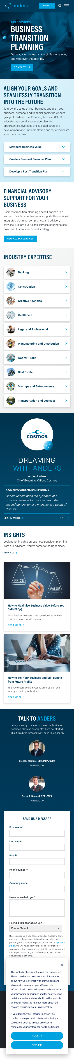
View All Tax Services (20, 238)
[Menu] (66, 6)
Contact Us (22, 67)
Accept (37, 1035)
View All (9, 552)
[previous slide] (56, 518)
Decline (37, 1045)
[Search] (59, 6)
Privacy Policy (44, 1006)
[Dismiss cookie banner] (62, 965)
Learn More (12, 517)
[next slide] (68, 518)
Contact (47, 5)
